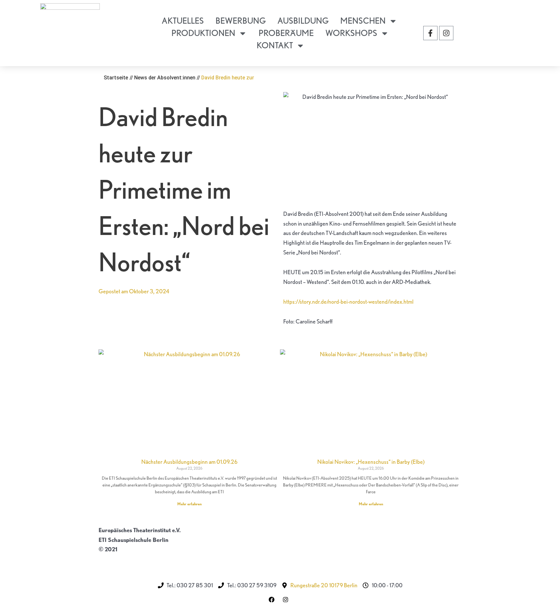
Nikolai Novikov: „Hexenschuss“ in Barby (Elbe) (371, 461)
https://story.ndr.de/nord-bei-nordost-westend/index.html (348, 301)
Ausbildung (303, 21)
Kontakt (275, 45)
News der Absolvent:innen (164, 78)
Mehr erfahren (189, 503)
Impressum (113, 559)
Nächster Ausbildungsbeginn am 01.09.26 (189, 461)
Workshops (351, 33)
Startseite (116, 78)
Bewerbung (241, 21)
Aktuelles (183, 21)
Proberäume (286, 33)
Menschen (363, 21)
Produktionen (203, 33)
